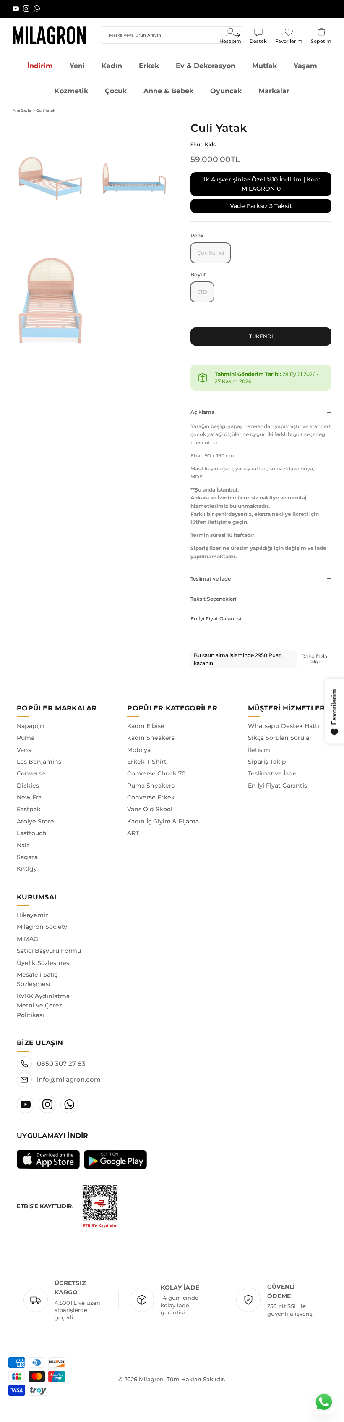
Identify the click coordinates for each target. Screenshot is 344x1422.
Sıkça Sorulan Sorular (280, 737)
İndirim (40, 66)
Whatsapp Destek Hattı (283, 726)
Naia (23, 845)
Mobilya (139, 750)
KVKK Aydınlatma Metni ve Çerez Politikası (43, 1005)
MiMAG (27, 939)
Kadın (112, 66)
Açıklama (202, 412)
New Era (29, 797)
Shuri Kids (203, 144)
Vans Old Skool (149, 809)
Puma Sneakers (151, 785)
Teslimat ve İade (210, 579)
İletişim (259, 750)
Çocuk (116, 91)
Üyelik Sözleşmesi (44, 963)
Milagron (151, 1379)
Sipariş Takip (267, 761)
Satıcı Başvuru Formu (49, 950)
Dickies (28, 785)
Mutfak (264, 66)
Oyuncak (226, 91)
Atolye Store (35, 821)
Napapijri (30, 726)
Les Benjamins (39, 761)
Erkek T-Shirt (147, 761)
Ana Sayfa (22, 110)
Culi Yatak (45, 110)
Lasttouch (32, 833)
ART (133, 833)
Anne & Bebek (168, 91)
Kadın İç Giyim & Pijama (163, 821)
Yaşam (305, 66)
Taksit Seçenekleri (213, 599)
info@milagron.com (69, 1079)
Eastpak (29, 809)
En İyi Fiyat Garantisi (215, 618)
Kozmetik (71, 91)
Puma (25, 737)
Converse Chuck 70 (156, 773)
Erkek (149, 66)
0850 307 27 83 (61, 1063)
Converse (31, 773)
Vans (24, 750)
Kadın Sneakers (151, 737)
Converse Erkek (151, 797)
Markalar (273, 91)
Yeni (77, 66)
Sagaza (27, 857)
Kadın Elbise (145, 726)
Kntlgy (27, 869)
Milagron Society (42, 926)
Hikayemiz (32, 915)
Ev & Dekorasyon (205, 66)
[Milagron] (49, 35)
